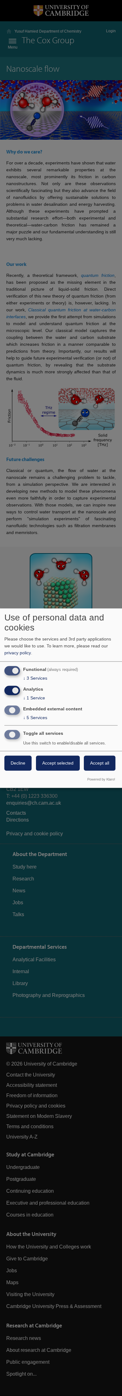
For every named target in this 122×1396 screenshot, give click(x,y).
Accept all (99, 762)
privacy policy (17, 653)
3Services (35, 678)
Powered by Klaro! (101, 779)
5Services (35, 717)
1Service (34, 698)
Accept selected (58, 762)
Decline (18, 762)
